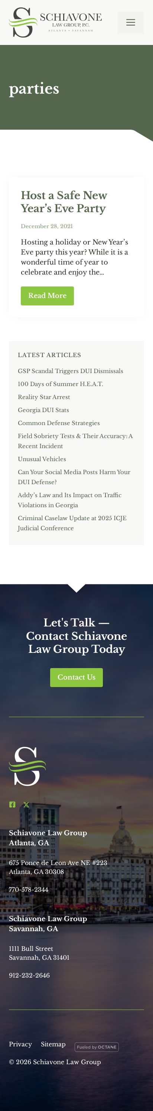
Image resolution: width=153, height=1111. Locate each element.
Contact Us (76, 677)
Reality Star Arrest (44, 397)
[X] (26, 804)
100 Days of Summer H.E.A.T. (60, 384)
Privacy (20, 1044)
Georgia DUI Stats (43, 410)
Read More (47, 296)
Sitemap (53, 1044)
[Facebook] (12, 804)
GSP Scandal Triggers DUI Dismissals (70, 371)
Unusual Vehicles (42, 459)
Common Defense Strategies (59, 423)
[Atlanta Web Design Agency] (97, 1048)
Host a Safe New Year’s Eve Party (64, 202)
